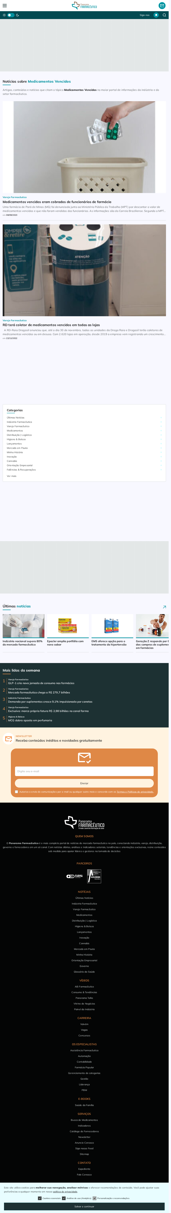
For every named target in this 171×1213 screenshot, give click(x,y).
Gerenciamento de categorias (84, 1073)
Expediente (84, 1168)
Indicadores (84, 1125)
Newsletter (84, 1137)
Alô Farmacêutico (84, 986)
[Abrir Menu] (19, 5)
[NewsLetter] (162, 5)
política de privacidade (65, 1191)
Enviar (84, 783)
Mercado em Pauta (17, 447)
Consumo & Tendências (84, 992)
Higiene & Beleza (16, 439)
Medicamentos (15, 430)
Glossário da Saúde (84, 971)
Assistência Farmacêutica (84, 1050)
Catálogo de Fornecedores (84, 1131)
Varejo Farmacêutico (18, 426)
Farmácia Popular (84, 1067)
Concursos (84, 1035)
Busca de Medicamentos (84, 1120)
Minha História (15, 452)
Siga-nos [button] (144, 15)
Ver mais (11, 476)
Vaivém (84, 1024)
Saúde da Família (84, 1105)
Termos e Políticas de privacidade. (135, 791)
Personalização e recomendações (113, 1198)
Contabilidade (84, 1061)
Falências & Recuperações (21, 469)
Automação (84, 1056)
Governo (84, 966)
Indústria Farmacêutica (19, 421)
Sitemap (84, 1154)
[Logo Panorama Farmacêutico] (84, 6)
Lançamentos (14, 443)
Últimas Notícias (16, 417)
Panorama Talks (84, 997)
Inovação (12, 456)
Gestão (84, 1078)
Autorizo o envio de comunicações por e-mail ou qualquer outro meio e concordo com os (86, 791)
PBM (84, 1090)
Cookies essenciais (52, 1198)
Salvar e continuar (84, 1206)
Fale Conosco (84, 1174)
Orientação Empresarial (20, 465)
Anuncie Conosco (84, 1142)
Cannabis (12, 460)
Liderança (84, 1084)
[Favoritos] (156, 15)
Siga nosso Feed (84, 1148)
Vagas (84, 1029)
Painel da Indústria (84, 1009)
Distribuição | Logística (19, 434)
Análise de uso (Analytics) (79, 1198)
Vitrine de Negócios (84, 1003)
